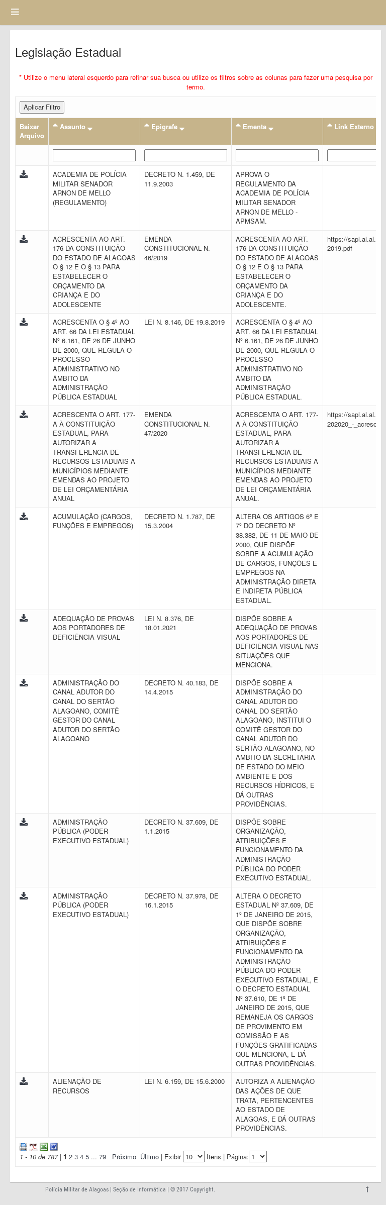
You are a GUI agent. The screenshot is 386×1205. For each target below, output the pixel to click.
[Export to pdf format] (32, 1146)
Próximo (124, 1156)
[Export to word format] (53, 1146)
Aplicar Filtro (42, 107)
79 (102, 1156)
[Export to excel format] (43, 1146)
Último (149, 1156)
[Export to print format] (23, 1146)
